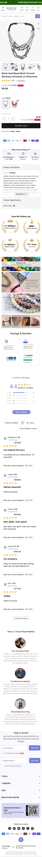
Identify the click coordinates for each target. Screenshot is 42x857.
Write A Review (21, 412)
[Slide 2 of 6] (14, 67)
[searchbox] (12, 422)
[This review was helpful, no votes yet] (26, 465)
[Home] (12, 9)
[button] (5, 104)
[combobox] (18, 16)
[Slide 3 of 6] (23, 67)
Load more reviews (21, 618)
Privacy (19, 766)
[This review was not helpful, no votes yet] (30, 465)
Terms (13, 766)
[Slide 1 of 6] (5, 67)
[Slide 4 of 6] (31, 67)
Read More (20, 194)
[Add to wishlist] (38, 29)
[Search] (37, 16)
